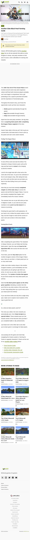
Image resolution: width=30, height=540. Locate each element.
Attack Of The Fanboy (15, 504)
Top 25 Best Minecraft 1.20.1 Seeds (7, 419)
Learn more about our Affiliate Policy (7, 359)
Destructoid (15, 512)
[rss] (2, 477)
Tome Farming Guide (10, 345)
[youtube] (16, 477)
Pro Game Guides (15, 498)
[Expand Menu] (24, 2)
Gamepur (15, 502)
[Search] (19, 2)
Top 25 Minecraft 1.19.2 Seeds (20, 438)
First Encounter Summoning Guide (13, 352)
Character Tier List (13, 350)
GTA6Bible (15, 527)
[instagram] (5, 477)
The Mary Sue (15, 520)
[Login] (27, 2)
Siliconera (15, 508)
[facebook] (12, 477)
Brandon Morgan (19, 404)
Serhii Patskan (4, 384)
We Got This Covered (15, 510)
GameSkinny (15, 516)
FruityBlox (15, 523)
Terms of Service (4, 485)
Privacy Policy (4, 487)
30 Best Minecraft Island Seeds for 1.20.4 (7, 397)
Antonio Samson (5, 442)
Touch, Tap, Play (15, 521)
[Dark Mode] (22, 2)
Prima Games (15, 506)
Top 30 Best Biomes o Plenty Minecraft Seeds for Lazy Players (22, 399)
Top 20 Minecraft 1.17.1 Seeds (20, 419)
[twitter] (9, 477)
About (2, 483)
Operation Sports (15, 518)
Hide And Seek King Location (12, 347)
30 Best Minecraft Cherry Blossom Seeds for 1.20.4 (7, 438)
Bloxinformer (15, 525)
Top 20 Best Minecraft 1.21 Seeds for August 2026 (22, 380)
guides (11, 341)
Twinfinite (15, 500)
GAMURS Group (26, 531)
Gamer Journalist (15, 514)
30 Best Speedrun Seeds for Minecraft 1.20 (7, 380)
